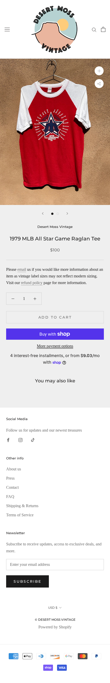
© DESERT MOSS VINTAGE (55, 619)
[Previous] (42, 213)
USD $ (52, 607)
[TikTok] (33, 439)
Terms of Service (20, 515)
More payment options (55, 346)
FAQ (10, 496)
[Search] (94, 29)
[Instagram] (20, 439)
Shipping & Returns (22, 506)
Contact (12, 487)
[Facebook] (8, 439)
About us (13, 469)
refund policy (31, 282)
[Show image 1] (52, 214)
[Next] (67, 213)
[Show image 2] (58, 214)
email (21, 269)
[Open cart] (103, 29)
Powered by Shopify (55, 627)
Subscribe (27, 581)
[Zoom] (99, 70)
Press (10, 478)
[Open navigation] (7, 29)
